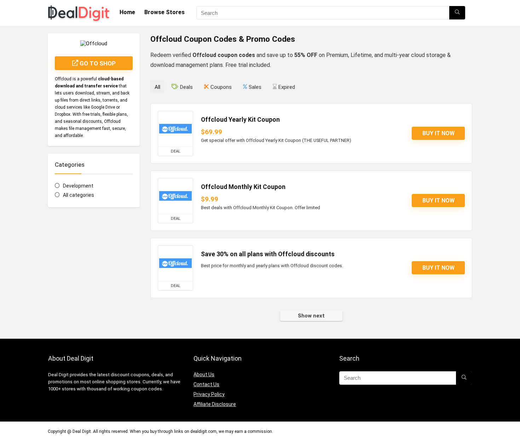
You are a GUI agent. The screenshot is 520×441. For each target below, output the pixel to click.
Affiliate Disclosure (214, 404)
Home (127, 12)
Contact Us (206, 384)
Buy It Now (438, 133)
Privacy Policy (209, 394)
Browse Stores (164, 12)
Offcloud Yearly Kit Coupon (240, 119)
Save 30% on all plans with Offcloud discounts (268, 254)
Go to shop (97, 63)
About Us (203, 374)
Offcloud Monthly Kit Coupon (243, 186)
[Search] (457, 12)
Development (78, 186)
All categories (78, 195)
